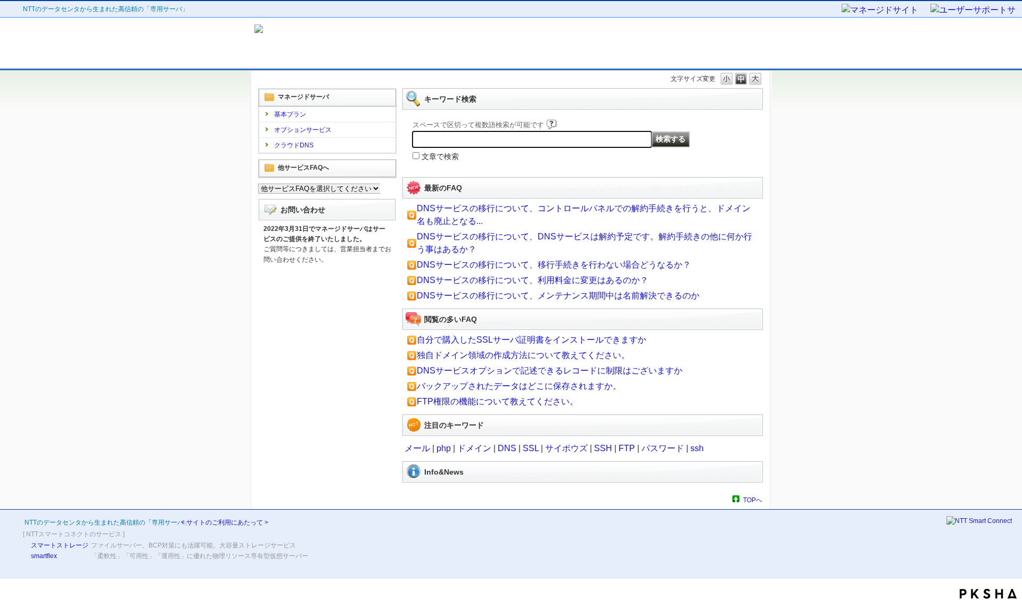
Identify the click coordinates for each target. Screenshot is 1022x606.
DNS (507, 448)
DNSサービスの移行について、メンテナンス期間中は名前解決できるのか (558, 295)
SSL (531, 448)
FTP (627, 448)
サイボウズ (566, 448)
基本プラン (290, 114)
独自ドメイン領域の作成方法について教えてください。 (523, 355)
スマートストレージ (59, 545)
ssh (697, 448)
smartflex (44, 556)
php (443, 448)
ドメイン (474, 448)
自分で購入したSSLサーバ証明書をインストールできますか (531, 339)
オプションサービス (303, 130)
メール (417, 448)
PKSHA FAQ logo (988, 594)
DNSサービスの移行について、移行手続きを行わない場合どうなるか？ (554, 264)
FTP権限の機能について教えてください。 (497, 401)
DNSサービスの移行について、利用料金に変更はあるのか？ (532, 280)
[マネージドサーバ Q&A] (350, 43)
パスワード (662, 448)
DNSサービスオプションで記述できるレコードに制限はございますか (549, 370)
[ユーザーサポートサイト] (973, 11)
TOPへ (752, 499)
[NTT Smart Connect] (979, 521)
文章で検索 (440, 156)
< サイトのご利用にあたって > (224, 522)
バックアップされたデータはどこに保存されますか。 (519, 386)
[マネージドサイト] (885, 11)
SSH (603, 448)
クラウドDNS (294, 145)
